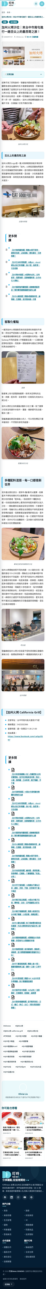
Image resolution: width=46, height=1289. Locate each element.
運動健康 (29, 1225)
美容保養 (7, 1215)
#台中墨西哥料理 (9, 1062)
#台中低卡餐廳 (36, 1036)
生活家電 (7, 1220)
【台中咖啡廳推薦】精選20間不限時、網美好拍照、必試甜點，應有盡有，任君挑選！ (26, 253)
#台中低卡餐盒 (8, 1041)
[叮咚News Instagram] (18, 1197)
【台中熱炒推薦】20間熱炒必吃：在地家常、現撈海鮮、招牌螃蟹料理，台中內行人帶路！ (26, 277)
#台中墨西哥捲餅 (25, 1056)
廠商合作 (7, 1252)
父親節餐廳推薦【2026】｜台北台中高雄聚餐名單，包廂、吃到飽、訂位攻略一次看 (34, 1131)
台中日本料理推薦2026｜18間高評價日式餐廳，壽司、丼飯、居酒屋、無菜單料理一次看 (33, 1156)
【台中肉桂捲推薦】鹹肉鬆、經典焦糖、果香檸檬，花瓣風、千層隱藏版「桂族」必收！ (26, 873)
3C (27, 1220)
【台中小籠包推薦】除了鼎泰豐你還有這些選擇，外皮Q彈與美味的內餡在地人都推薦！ (26, 926)
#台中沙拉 (7, 1067)
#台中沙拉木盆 (35, 1067)
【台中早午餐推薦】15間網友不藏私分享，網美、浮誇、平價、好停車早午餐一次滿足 (26, 888)
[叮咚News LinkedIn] (11, 1197)
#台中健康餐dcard (10, 1046)
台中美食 (14, 22)
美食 (8, 12)
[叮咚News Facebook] (5, 1197)
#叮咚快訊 (7, 1036)
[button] (41, 3)
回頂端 (7, 1284)
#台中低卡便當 (21, 1036)
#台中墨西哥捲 (8, 1056)
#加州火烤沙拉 (32, 1031)
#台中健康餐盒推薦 (10, 1051)
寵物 (6, 1225)
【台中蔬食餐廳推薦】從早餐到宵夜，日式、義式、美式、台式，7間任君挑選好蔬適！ (26, 1004)
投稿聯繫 (7, 1261)
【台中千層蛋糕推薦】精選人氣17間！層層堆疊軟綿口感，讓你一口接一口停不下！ (26, 967)
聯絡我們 (29, 1247)
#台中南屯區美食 (28, 1051)
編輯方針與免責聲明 (10, 1279)
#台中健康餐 (23, 1041)
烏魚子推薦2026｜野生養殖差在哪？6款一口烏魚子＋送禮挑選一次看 (11, 1129)
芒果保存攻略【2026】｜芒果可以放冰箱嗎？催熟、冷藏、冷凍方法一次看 (11, 1156)
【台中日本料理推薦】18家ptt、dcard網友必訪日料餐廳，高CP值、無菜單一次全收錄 (25, 265)
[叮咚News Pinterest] (31, 1197)
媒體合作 (7, 1247)
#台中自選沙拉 (8, 1072)
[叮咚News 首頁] (9, 4)
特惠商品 (29, 1229)
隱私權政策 (30, 1256)
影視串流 (7, 1234)
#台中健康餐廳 (27, 1046)
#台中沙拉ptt (21, 1067)
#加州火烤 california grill (13, 1031)
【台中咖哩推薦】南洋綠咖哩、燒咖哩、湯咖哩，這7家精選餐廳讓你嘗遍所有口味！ (26, 952)
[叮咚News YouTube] (24, 1197)
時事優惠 (7, 1229)
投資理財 (29, 1234)
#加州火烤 (19, 1026)
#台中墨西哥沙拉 (27, 1062)
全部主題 (29, 1252)
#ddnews (7, 1026)
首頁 (3, 12)
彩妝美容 (29, 1215)
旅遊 (27, 1210)
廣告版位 (7, 1256)
